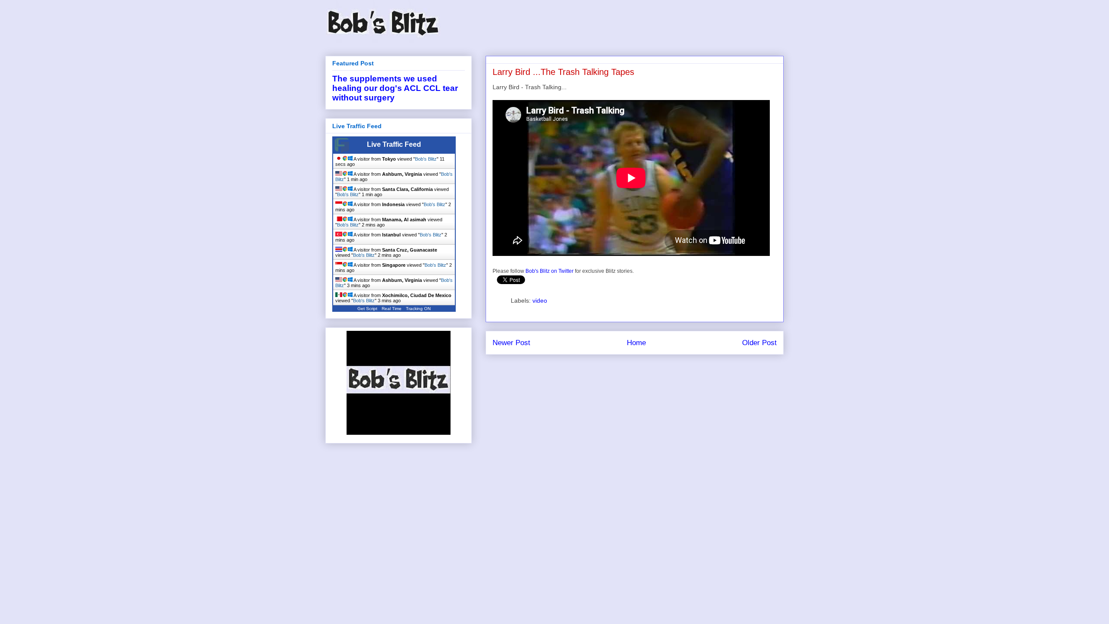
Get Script (367, 308)
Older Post (759, 343)
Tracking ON (418, 308)
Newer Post (511, 343)
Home (636, 343)
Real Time (392, 308)
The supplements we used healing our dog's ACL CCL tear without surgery (395, 88)
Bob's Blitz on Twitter (549, 271)
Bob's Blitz (426, 159)
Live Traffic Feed (394, 144)
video (539, 300)
